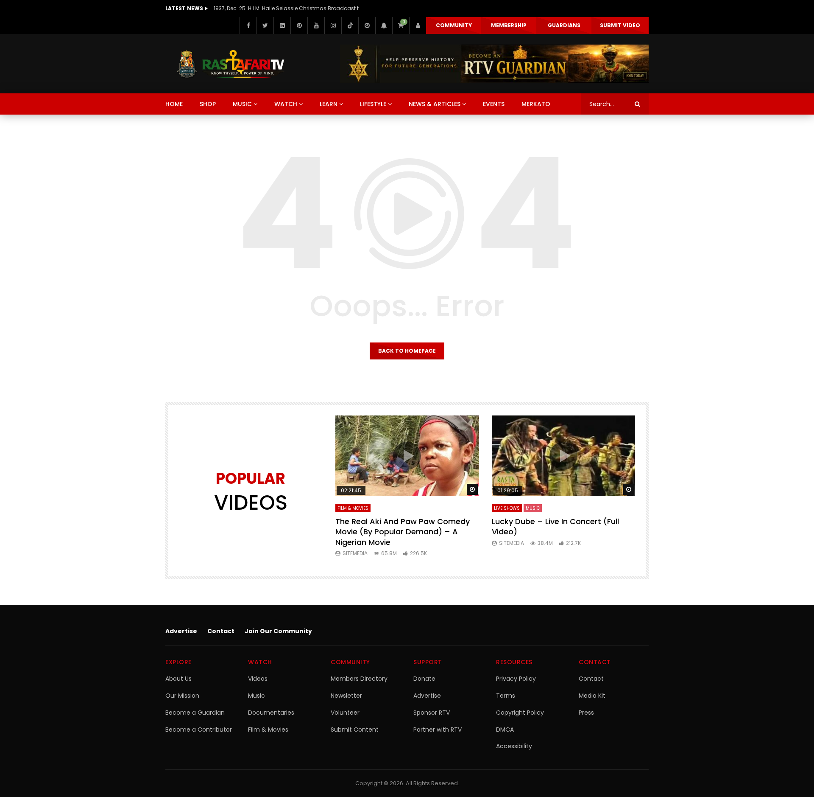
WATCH (285, 104)
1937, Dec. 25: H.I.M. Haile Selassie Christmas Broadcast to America (288, 8)
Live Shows (507, 508)
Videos (258, 678)
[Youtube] (315, 25)
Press (586, 712)
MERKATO (535, 104)
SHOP (208, 104)
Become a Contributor (198, 729)
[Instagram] (332, 25)
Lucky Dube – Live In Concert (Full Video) (555, 526)
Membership (509, 25)
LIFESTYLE (373, 104)
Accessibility (514, 746)
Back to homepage (407, 350)
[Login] (417, 25)
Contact (220, 631)
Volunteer (345, 712)
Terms (505, 695)
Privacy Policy (516, 678)
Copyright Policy (520, 712)
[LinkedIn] (281, 25)
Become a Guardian (195, 712)
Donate (424, 678)
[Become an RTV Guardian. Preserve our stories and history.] (494, 64)
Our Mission (182, 695)
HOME (174, 104)
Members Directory (359, 678)
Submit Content (355, 729)
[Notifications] (383, 25)
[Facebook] (248, 25)
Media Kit (592, 695)
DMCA (505, 729)
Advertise (181, 631)
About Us (178, 678)
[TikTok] (349, 25)
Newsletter (346, 695)
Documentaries (271, 712)
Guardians (564, 25)
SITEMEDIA (355, 553)
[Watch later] (366, 25)
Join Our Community (278, 631)
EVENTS (494, 104)
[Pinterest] (298, 25)
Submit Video (620, 25)
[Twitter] (264, 25)
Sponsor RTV (431, 712)
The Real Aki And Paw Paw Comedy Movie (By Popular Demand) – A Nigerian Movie (402, 531)
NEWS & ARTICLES (434, 104)
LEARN (328, 104)
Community (454, 25)
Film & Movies (352, 508)
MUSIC (242, 104)
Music (256, 695)
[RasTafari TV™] (230, 64)
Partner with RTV (437, 729)
